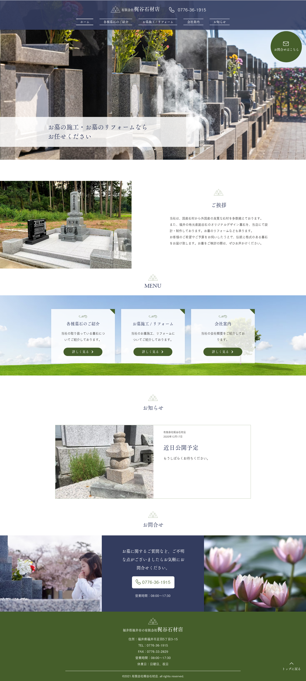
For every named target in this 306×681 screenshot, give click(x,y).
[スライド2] (154, 149)
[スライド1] (151, 149)
